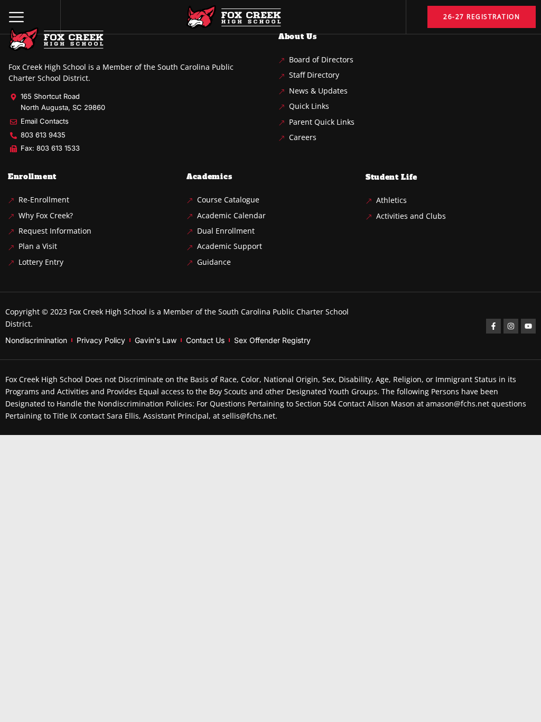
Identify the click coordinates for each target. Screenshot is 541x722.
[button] (16, 17)
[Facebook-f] (493, 326)
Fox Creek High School (108, 312)
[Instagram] (510, 326)
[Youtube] (528, 326)
